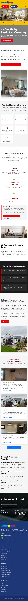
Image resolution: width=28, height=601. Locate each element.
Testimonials (3, 589)
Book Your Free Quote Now (9, 506)
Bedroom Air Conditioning (6, 549)
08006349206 (13, 6)
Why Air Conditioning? (5, 585)
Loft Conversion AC (4, 553)
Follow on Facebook (7, 535)
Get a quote (5, 6)
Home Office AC (4, 557)
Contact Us (3, 593)
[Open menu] (25, 6)
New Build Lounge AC (5, 576)
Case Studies (3, 591)
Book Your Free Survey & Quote (11, 216)
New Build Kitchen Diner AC (6, 572)
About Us (5, 321)
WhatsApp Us (5, 537)
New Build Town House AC (6, 570)
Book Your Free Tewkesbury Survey (11, 65)
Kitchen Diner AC (4, 555)
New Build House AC (5, 568)
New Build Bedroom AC (5, 574)
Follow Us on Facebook (14, 448)
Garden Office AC (4, 559)
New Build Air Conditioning (6, 566)
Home (2, 583)
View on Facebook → (7, 390)
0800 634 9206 (4, 512)
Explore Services (7, 40)
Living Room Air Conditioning (6, 551)
